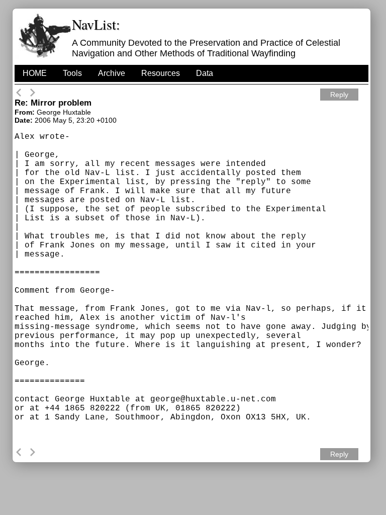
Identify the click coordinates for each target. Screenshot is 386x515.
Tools (72, 73)
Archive (111, 73)
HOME (35, 73)
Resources (160, 73)
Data (204, 73)
